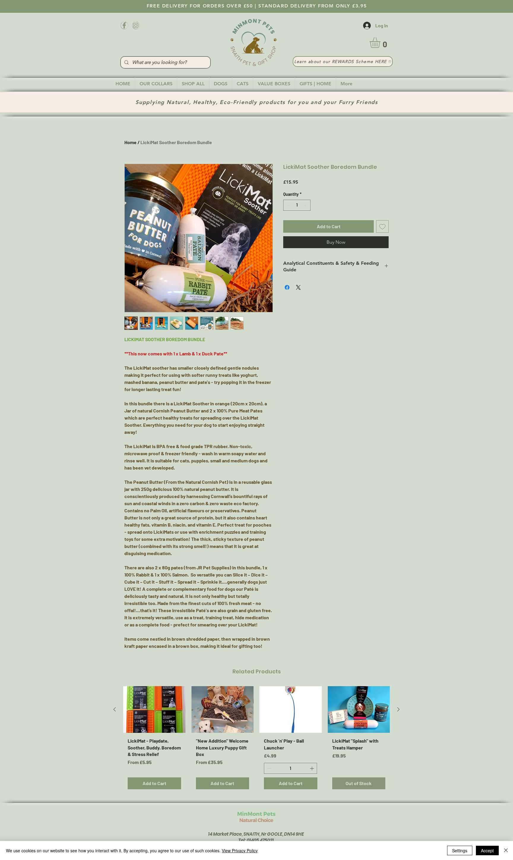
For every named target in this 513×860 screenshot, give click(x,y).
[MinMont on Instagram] (136, 25)
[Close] (505, 850)
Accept (487, 850)
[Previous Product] (114, 709)
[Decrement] (288, 205)
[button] (381, 42)
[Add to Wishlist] (382, 226)
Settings (459, 850)
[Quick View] (154, 709)
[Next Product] (398, 709)
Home (130, 142)
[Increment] (306, 205)
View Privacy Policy (240, 850)
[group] (256, 740)
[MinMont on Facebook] (124, 25)
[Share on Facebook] (287, 287)
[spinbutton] (297, 205)
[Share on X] (298, 287)
